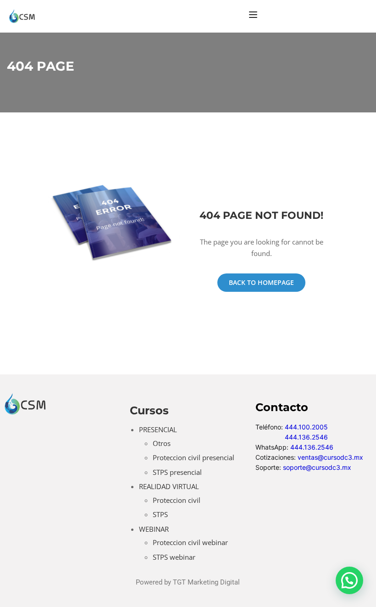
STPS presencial (177, 472)
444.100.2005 (306, 427)
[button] (349, 580)
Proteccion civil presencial (193, 457)
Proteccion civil (176, 500)
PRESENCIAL (158, 429)
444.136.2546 (306, 437)
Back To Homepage (261, 282)
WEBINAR (154, 529)
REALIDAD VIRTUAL (169, 486)
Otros (162, 443)
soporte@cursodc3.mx (317, 467)
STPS (160, 514)
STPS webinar (174, 557)
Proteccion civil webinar (190, 542)
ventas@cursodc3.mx (330, 457)
